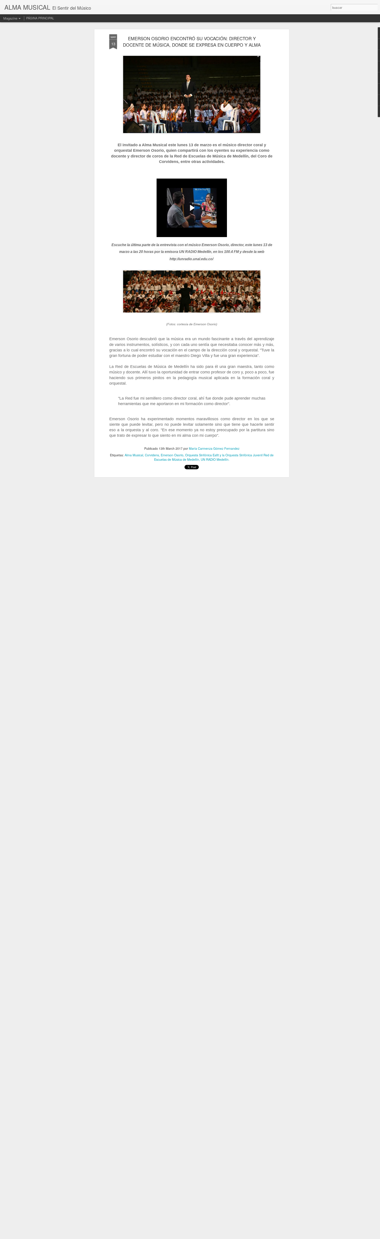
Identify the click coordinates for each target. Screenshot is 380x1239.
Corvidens (152, 455)
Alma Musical (134, 455)
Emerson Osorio (172, 455)
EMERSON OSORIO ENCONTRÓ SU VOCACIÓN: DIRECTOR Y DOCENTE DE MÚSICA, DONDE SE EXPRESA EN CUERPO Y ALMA (192, 41)
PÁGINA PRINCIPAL (40, 18)
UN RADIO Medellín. (215, 459)
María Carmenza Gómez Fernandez (214, 448)
